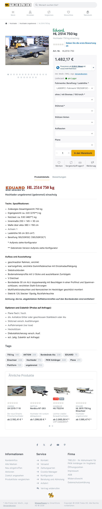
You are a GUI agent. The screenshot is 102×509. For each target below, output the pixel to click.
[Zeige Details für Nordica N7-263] (39, 391)
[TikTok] (51, 445)
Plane (57, 139)
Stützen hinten (62, 117)
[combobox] (65, 5)
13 (43, 74)
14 (46, 74)
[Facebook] (37, 445)
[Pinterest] (65, 445)
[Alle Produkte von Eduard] (59, 30)
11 (37, 74)
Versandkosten (81, 74)
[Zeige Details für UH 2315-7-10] (16, 391)
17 (24, 77)
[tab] (41, 177)
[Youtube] (58, 445)
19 (30, 77)
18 (27, 77)
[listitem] (27, 50)
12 (40, 74)
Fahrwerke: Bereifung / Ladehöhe (71, 83)
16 (21, 77)
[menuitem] (13, 355)
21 (36, 77)
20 (33, 77)
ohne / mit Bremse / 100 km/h (69, 94)
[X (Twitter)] (44, 445)
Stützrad (59, 106)
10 (34, 74)
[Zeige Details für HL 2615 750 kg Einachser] (85, 391)
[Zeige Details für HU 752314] (62, 391)
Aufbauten (60, 128)
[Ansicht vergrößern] (27, 50)
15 (18, 77)
